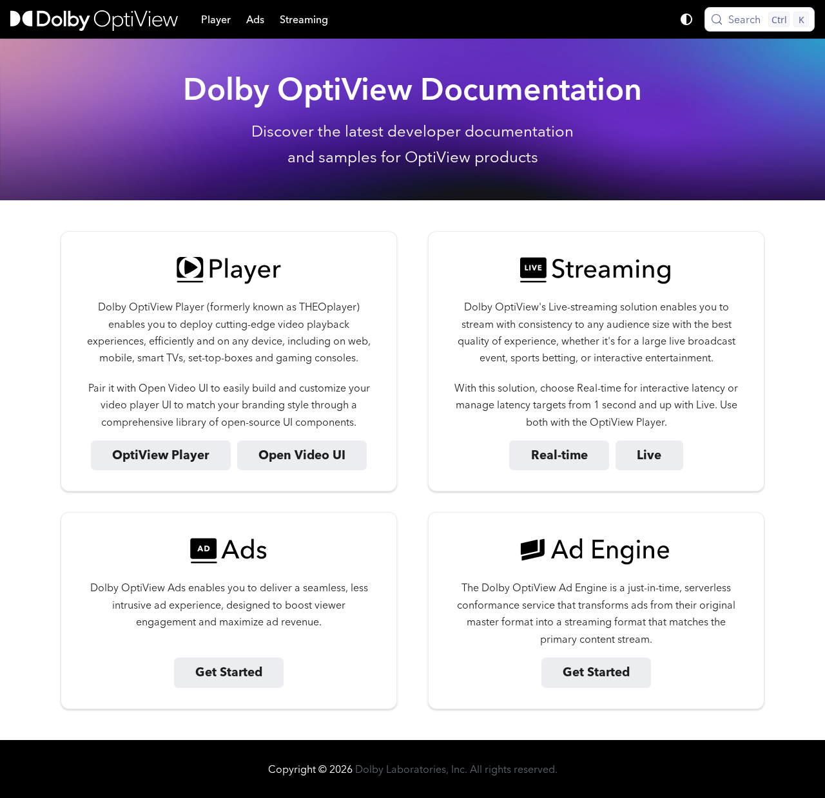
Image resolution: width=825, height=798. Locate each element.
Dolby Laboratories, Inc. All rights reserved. (456, 769)
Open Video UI (301, 455)
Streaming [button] (304, 19)
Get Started (228, 672)
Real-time (559, 455)
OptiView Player (160, 455)
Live (649, 455)
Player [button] (216, 19)
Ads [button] (255, 19)
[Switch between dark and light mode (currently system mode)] (686, 19)
